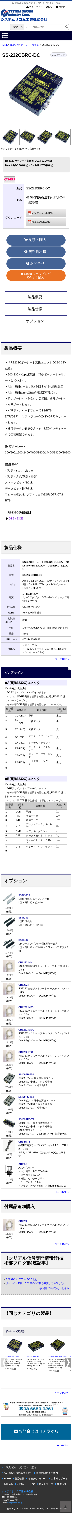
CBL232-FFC (25, 1052)
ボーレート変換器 (30, 45)
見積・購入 (37, 240)
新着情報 (62, 1484)
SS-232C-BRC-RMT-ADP (57, 1356)
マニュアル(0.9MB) (41, 222)
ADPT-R (22, 1164)
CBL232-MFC (26, 1007)
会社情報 (8, 1484)
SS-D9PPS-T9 (26, 1119)
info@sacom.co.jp (14, 1503)
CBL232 (23, 1221)
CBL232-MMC (26, 1029)
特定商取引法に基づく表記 (18, 1473)
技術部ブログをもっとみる (54, 1288)
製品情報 (14, 45)
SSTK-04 (23, 940)
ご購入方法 (10, 1467)
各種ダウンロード (37, 1478)
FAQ (50, 7)
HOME (4, 45)
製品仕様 (35, 309)
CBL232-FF (24, 985)
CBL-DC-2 (24, 1141)
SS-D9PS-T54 (26, 1097)
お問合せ (63, 7)
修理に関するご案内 (47, 1473)
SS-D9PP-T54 (26, 1074)
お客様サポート (59, 1478)
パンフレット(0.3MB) (42, 213)
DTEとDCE (16, 518)
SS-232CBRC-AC (33, 1356)
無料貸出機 (37, 252)
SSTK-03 (23, 917)
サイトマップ (35, 7)
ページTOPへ (62, 659)
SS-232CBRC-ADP (12, 1356)
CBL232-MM (25, 962)
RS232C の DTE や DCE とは (22, 1279)
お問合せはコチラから (39, 1431)
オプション (35, 321)
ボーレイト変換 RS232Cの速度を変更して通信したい (35, 1283)
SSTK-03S (24, 895)
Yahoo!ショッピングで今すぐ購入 (37, 275)
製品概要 (35, 297)
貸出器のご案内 (27, 1467)
